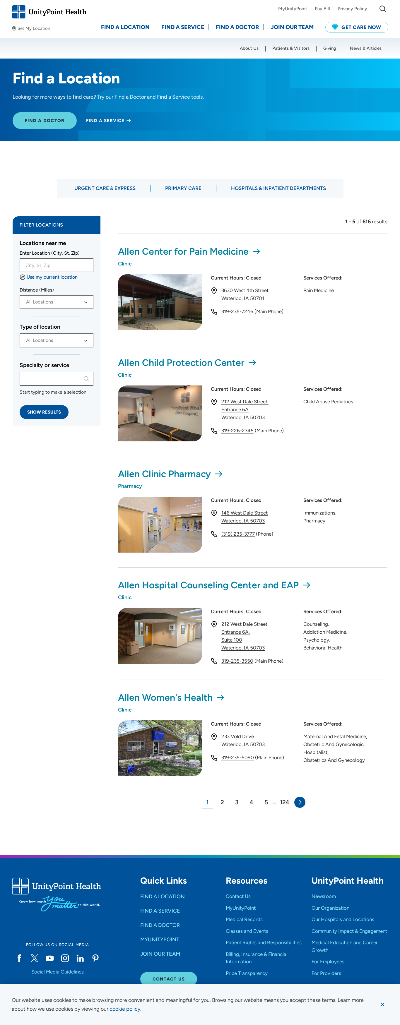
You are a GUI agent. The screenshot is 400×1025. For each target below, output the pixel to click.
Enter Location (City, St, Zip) (50, 253)
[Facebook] (19, 958)
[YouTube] (50, 958)
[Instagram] (65, 958)
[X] (35, 958)
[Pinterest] (95, 958)
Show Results (44, 412)
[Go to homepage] (49, 12)
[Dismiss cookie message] (382, 1004)
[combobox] (56, 265)
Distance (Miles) (37, 290)
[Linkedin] (80, 958)
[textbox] (53, 302)
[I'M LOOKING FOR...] (382, 8)
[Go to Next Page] (299, 802)
